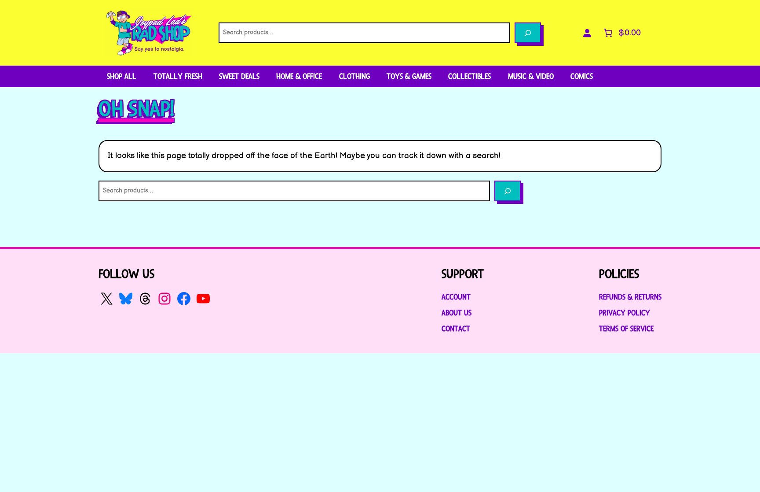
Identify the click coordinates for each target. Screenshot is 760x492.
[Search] (528, 32)
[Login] (587, 33)
